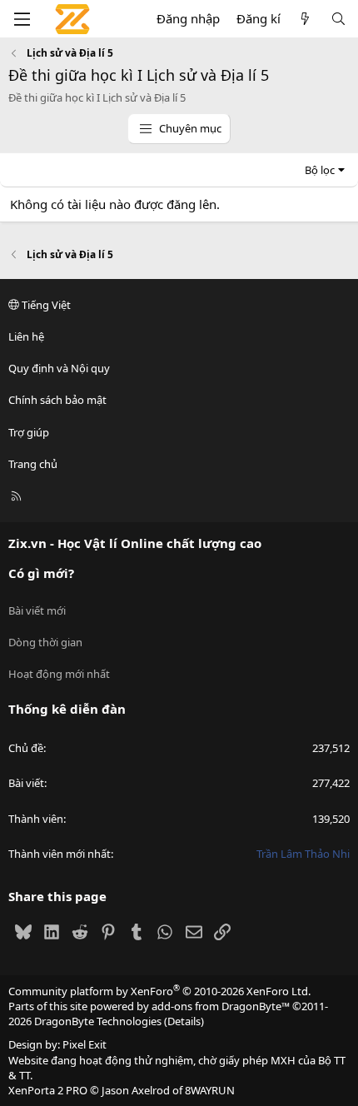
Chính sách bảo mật (57, 399)
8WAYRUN (210, 1090)
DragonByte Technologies (98, 1021)
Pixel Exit (84, 1044)
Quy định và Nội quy (59, 368)
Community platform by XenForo (159, 991)
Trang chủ (32, 463)
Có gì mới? (41, 573)
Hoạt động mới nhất (59, 673)
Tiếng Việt (45, 304)
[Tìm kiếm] (338, 19)
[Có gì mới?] (305, 19)
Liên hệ (26, 336)
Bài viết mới (37, 610)
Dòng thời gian (45, 642)
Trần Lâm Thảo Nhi (303, 853)
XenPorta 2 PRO (47, 1090)
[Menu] (21, 19)
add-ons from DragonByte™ (221, 1006)
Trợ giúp (28, 432)
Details (184, 1021)
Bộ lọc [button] (320, 169)
